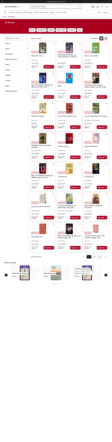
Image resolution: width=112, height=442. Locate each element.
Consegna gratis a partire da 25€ (56, 1)
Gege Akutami (88, 90)
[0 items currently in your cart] (107, 7)
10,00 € (86, 216)
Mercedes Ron (62, 150)
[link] (92, 6)
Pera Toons (34, 60)
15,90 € (86, 156)
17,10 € (60, 158)
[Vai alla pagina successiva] (105, 256)
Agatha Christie (35, 211)
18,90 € (33, 95)
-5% (37, 65)
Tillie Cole (87, 150)
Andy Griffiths (96, 120)
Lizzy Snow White (36, 150)
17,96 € (34, 97)
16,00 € (60, 65)
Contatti (105, 12)
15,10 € (87, 158)
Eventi (99, 12)
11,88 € (34, 218)
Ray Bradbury (35, 241)
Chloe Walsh (34, 90)
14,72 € (34, 67)
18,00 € (60, 156)
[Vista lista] (106, 38)
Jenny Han (87, 241)
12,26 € (34, 158)
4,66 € (86, 128)
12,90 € (33, 156)
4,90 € (85, 126)
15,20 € (60, 67)
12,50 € (33, 216)
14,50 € (33, 126)
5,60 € (86, 97)
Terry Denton (88, 120)
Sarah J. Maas (61, 120)
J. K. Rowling (87, 211)
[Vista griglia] (101, 38)
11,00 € (60, 95)
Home (5, 17)
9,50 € (86, 218)
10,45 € (60, 97)
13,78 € (34, 128)
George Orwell (62, 90)
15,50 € (33, 65)
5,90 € (85, 95)
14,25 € (60, 128)
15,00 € (60, 126)
